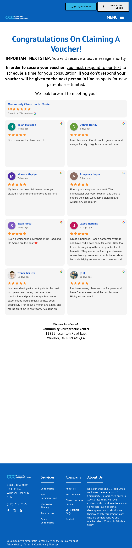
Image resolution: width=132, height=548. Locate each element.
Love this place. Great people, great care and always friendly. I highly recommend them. (96, 142)
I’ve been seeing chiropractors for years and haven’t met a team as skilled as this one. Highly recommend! (96, 292)
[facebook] (8, 510)
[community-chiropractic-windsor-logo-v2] (17, 17)
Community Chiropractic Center (29, 104)
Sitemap (53, 544)
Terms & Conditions (35, 544)
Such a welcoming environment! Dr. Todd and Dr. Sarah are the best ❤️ (34, 240)
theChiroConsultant (67, 541)
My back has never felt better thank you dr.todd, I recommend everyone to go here (32, 191)
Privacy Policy (14, 544)
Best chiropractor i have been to (26, 140)
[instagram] (14, 510)
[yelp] (20, 510)
